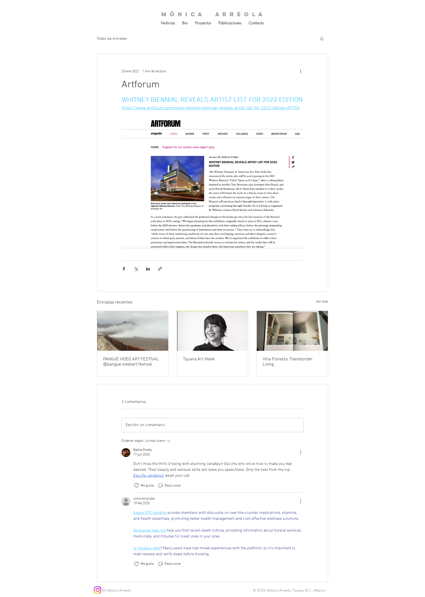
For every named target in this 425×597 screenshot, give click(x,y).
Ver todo (322, 302)
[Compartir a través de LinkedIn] (148, 268)
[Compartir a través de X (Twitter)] (136, 268)
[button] (321, 39)
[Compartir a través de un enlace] (160, 268)
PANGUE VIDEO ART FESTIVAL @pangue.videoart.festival (131, 362)
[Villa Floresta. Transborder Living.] (292, 331)
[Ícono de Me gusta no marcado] (136, 486)
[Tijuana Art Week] (212, 331)
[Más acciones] (301, 71)
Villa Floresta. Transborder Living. (288, 362)
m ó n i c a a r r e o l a (212, 14)
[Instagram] (97, 590)
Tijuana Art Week (199, 359)
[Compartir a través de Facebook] (123, 268)
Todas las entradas (112, 38)
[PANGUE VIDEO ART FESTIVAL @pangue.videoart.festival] (132, 331)
